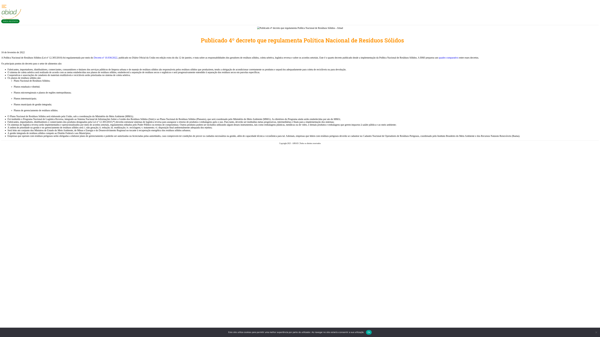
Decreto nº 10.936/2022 (105, 57)
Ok (369, 332)
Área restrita (10, 21)
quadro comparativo (448, 57)
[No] (596, 332)
